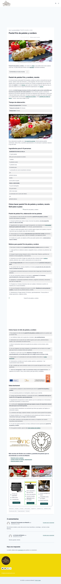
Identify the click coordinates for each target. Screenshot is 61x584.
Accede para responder (48, 522)
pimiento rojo (40, 508)
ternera (23, 85)
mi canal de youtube (30, 141)
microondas (48, 225)
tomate (27, 511)
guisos (41, 86)
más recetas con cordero (34, 428)
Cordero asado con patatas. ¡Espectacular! (21, 459)
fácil (33, 65)
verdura (46, 258)
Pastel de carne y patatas (17, 458)
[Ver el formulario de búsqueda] (56, 3)
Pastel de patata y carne (17, 461)
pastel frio (33, 508)
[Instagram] (8, 568)
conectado (20, 550)
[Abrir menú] (58, 3)
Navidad (32, 67)
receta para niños (13, 511)
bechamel (11, 508)
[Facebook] (5, 568)
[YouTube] (2, 568)
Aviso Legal (38, 580)
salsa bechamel (21, 511)
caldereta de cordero (30, 96)
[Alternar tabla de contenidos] (26, 72)
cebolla (16, 508)
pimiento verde (47, 508)
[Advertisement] (30, 15)
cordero (21, 508)
